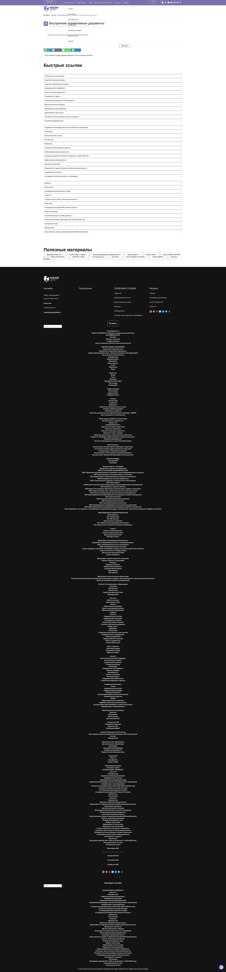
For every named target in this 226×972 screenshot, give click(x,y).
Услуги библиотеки (113, 642)
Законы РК (117, 293)
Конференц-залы (113, 395)
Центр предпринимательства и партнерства (113, 544)
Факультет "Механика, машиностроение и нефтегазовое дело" (113, 437)
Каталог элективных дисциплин (55, 92)
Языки (127, 2)
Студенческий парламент (113, 662)
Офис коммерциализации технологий (113, 546)
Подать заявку (113, 762)
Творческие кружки (113, 648)
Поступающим (72, 19)
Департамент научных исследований (113, 468)
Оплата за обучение (113, 674)
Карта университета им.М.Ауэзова (113, 415)
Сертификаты (113, 760)
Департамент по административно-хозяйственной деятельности (66, 168)
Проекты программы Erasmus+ (113, 608)
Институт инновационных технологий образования (113, 441)
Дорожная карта (113, 359)
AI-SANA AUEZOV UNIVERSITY (55, 88)
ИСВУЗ (113, 698)
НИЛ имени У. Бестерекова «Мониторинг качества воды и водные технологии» (113, 488)
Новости (113, 758)
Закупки (113, 604)
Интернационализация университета (57, 152)
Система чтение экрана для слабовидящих (128, 315)
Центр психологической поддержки (113, 658)
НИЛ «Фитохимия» (113, 482)
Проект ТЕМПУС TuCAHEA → (136, 257)
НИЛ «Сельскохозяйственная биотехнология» (113, 499)
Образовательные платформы (113, 700)
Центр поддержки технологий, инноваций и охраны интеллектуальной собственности (113, 548)
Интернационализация (74, 30)
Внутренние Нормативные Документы (113, 351)
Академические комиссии (113, 696)
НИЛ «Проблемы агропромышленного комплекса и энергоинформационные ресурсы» (113, 472)
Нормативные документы (113, 566)
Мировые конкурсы (113, 564)
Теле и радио (113, 383)
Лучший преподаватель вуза (54, 121)
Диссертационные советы (122, 302)
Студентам (118, 2)
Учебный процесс (81, 2)
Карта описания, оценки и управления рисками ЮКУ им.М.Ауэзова (66, 232)
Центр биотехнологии (113, 497)
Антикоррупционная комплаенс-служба (57, 191)
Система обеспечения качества (113, 355)
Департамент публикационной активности (113, 540)
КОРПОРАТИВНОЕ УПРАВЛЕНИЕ (113, 347)
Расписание (48, 131)
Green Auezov (72, 14)
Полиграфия (113, 385)
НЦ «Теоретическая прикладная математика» (113, 523)
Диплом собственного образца (55, 104)
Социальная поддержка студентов (113, 680)
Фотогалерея (113, 391)
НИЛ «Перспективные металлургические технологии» (113, 474)
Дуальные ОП (113, 726)
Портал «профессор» (113, 640)
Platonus (152, 293)
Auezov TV (48, 195)
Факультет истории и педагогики (113, 427)
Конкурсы (113, 562)
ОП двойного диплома (113, 724)
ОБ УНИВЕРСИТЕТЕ (113, 335)
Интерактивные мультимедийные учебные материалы (113, 704)
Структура (113, 586)
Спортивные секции (113, 650)
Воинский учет (113, 672)
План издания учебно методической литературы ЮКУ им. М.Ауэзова (113, 734)
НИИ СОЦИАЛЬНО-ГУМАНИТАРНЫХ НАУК (113, 512)
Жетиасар (113, 379)
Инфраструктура (113, 389)
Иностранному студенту (113, 660)
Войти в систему (113, 600)
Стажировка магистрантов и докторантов (113, 632)
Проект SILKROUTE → (58, 257)
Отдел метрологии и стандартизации (113, 550)
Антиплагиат (113, 630)
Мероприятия (113, 570)
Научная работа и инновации (113, 466)
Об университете (69, 2)
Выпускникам (72, 25)
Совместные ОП (113, 722)
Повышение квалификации (113, 748)
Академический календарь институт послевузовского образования (66, 127)
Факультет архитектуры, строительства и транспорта (113, 435)
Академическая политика (53, 172)
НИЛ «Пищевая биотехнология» (113, 501)
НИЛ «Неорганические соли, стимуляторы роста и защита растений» (113, 491)
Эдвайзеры (113, 628)
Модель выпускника (51, 211)
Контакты (71, 41)
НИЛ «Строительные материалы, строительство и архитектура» (113, 480)
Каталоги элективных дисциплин (113, 624)
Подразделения (113, 594)
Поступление (85, 288)
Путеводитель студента (113, 620)
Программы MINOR (113, 728)
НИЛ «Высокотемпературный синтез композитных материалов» (113, 493)
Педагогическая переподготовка (113, 752)
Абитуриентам (49, 228)
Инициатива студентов (113, 411)
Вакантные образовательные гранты (57, 84)
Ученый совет (113, 590)
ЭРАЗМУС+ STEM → (79, 257)
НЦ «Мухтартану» (113, 519)
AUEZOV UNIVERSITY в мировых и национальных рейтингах (113, 333)
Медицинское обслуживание (113, 668)
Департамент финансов (52, 164)
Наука (90, 2)
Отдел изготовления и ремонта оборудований (113, 580)
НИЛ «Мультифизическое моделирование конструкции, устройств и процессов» (113, 495)
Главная (70, 8)
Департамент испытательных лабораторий (113, 576)
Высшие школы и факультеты (103, 2)
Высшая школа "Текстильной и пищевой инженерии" (113, 453)
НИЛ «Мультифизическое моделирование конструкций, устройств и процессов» (113, 507)
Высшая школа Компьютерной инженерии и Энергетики (113, 447)
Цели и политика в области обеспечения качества (113, 343)
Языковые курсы (113, 676)
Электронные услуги (51, 223)
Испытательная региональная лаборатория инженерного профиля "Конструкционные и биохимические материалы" (113, 578)
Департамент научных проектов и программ (113, 558)
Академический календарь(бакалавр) (113, 780)
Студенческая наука (113, 664)
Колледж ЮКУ (113, 460)
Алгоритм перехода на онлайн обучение (58, 215)
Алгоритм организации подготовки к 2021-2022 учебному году (65, 219)
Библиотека (48, 144)
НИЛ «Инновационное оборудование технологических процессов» (113, 505)
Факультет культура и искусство (113, 431)
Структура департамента (113, 568)
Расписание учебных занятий (113, 622)
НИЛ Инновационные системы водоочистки (113, 478)
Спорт (113, 365)
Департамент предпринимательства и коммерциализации (113, 542)
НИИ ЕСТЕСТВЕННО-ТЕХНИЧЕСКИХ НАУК (113, 470)
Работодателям (119, 311)
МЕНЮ (50, 2)
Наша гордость (113, 363)
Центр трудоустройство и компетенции (113, 418)
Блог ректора (49, 139)
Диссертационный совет (113, 535)
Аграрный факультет (113, 425)
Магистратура (113, 716)
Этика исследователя (113, 636)
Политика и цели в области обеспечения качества (61, 199)
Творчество (113, 367)
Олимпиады (113, 666)
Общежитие (113, 405)
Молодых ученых (113, 536)
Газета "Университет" (156, 302)
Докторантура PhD (113, 718)
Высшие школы (113, 445)
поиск (114, 323)
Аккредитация (113, 357)
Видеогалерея (113, 393)
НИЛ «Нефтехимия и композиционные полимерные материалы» (113, 476)
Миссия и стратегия (113, 339)
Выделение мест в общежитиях (113, 634)
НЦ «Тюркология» (113, 517)
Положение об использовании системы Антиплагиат (62, 117)
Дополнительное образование (113, 610)
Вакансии (48, 183)
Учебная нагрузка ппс (113, 692)
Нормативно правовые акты (113, 349)
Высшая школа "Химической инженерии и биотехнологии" (113, 455)
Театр (113, 377)
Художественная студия (113, 381)
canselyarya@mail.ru (52, 312)
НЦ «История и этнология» (113, 521)
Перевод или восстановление (54, 76)
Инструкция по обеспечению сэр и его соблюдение (61, 176)
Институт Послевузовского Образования (113, 584)
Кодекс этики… (113, 626)
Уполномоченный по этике (53, 135)
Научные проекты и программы (113, 560)
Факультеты (113, 423)
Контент (113, 736)
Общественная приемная (113, 606)
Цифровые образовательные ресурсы (113, 702)
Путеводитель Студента (52, 96)
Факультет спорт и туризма (113, 433)
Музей (113, 375)
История (113, 337)
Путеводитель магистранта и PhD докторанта (59, 100)
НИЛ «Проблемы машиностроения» (113, 486)
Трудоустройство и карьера (113, 638)
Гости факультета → (99, 257)
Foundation (113, 462)
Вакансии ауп (49, 187)
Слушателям (113, 756)
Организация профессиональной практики (113, 694)
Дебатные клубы (113, 652)
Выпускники (48, 203)
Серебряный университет (113, 750)
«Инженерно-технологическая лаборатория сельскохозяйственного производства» (113, 484)
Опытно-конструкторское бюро (113, 552)
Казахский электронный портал (55, 80)
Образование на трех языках (54, 112)
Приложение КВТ (113, 848)
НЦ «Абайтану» (113, 515)
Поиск (125, 46)
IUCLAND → (116, 257)
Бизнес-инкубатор (113, 554)
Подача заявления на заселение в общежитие (113, 828)
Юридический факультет (113, 439)
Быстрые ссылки (73, 35)
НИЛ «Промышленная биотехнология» (113, 503)
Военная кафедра (113, 458)
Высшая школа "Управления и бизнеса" (113, 451)
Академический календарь (113, 618)
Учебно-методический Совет (113, 592)
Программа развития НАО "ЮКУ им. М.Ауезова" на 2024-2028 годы (67, 156)
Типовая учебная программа (113, 409)
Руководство (113, 588)
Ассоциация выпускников (158, 297)
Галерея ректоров (113, 341)
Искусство (113, 373)
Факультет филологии (113, 429)
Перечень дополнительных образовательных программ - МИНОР (113, 413)
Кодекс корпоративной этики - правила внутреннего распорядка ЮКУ (113, 353)
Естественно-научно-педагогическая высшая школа (113, 449)
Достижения (113, 572)
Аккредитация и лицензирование (55, 108)
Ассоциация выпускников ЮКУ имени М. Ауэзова (61, 207)
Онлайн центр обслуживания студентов (58, 148)
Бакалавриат (113, 714)
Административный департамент (55, 160)
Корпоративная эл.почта (122, 297)
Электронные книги (113, 602)
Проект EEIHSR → (158, 257)
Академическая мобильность (113, 678)
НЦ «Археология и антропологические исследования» (113, 525)
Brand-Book (113, 361)
